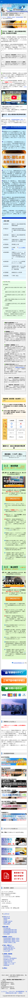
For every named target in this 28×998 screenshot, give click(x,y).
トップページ (3, 17)
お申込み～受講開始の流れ (9, 946)
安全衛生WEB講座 (19, 17)
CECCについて (6, 916)
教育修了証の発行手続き (8, 949)
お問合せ (5, 968)
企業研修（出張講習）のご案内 (10, 942)
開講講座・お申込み (11, 17)
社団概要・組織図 (7, 922)
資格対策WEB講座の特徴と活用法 (10, 931)
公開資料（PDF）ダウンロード (10, 962)
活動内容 (5, 919)
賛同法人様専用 (7, 923)
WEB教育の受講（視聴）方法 (9, 948)
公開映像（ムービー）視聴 (9, 963)
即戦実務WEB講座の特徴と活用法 (10, 932)
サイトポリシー (7, 955)
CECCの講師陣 (7, 933)
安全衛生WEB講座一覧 (18, 662)
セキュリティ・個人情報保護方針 (10, 958)
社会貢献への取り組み (8, 921)
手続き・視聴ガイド (7, 945)
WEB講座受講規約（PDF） (17, 119)
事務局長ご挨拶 (7, 918)
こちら (5, 77)
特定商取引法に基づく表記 (9, 959)
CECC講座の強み (7, 928)
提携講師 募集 (6, 965)
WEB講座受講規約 (7, 956)
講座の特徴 (5, 926)
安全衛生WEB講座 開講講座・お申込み (11, 938)
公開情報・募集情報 (7, 953)
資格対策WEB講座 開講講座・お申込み (11, 939)
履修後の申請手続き (19, 367)
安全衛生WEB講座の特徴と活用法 (10, 929)
